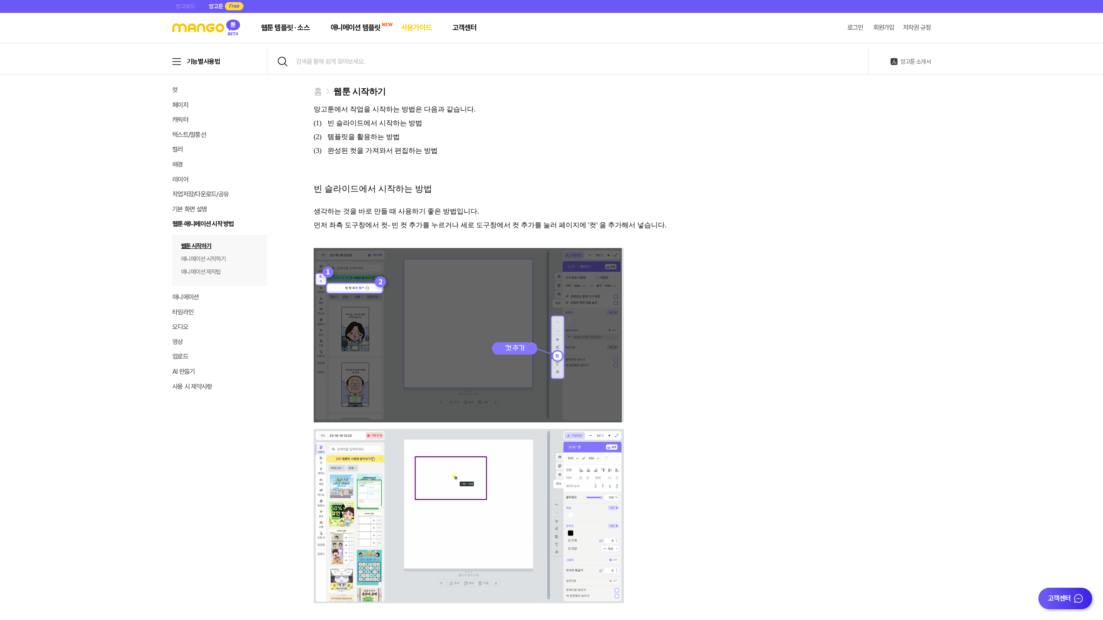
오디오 (180, 327)
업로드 (180, 356)
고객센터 (464, 27)
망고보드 (185, 6)
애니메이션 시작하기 (203, 258)
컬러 (177, 149)
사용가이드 (416, 27)
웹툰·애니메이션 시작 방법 (203, 224)
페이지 (180, 105)
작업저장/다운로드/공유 (200, 194)
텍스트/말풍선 (189, 135)
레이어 (180, 179)
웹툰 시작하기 (196, 245)
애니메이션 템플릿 (355, 27)
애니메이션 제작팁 (201, 271)
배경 (177, 164)
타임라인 (182, 312)
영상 (177, 342)
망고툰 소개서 (915, 61)
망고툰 (216, 6)
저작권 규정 (917, 27)
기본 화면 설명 (189, 209)
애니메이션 (185, 297)
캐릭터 (180, 120)
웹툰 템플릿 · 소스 (285, 27)
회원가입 (883, 27)
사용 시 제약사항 (192, 387)
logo (207, 28)
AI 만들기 (183, 371)
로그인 (855, 27)
